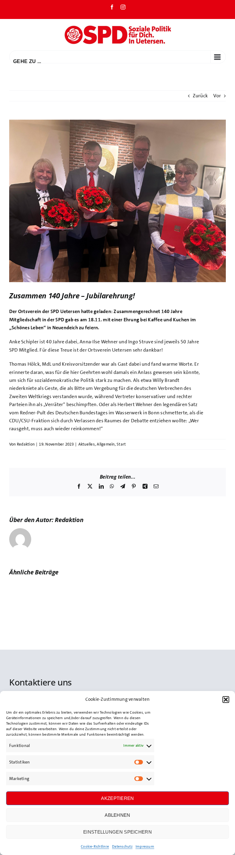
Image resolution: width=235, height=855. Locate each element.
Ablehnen (117, 815)
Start (121, 444)
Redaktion (26, 444)
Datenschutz (122, 846)
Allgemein (105, 444)
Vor (217, 95)
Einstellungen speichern (117, 831)
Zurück (200, 95)
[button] (226, 699)
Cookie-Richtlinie (95, 846)
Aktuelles (86, 444)
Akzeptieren (117, 798)
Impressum (145, 846)
